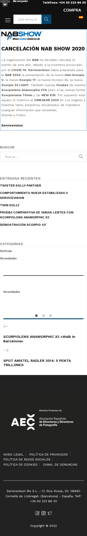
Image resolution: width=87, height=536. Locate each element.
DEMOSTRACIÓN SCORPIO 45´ (24, 224)
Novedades (11, 291)
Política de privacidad (48, 454)
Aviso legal (13, 454)
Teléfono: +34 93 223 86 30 (64, 2)
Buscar (46, 19)
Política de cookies (20, 464)
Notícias (6, 251)
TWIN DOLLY (9, 205)
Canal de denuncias (60, 464)
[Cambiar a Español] (81, 17)
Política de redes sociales (26, 459)
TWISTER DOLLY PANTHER (20, 185)
